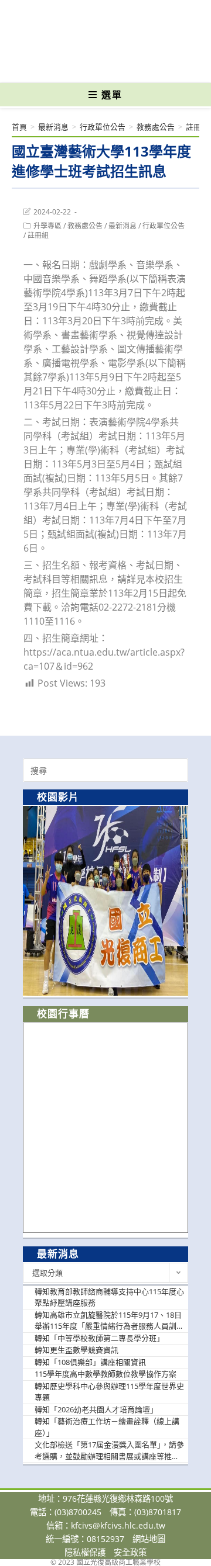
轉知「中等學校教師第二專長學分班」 (99, 1338)
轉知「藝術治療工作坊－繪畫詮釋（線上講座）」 (107, 1427)
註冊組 (38, 235)
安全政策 (130, 1552)
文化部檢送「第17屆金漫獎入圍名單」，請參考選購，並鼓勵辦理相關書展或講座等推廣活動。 (109, 1450)
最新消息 (122, 226)
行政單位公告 (163, 226)
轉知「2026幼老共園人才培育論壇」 (96, 1409)
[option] (105, 901)
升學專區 (47, 226)
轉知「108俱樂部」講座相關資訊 (90, 1362)
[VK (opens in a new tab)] (125, 65)
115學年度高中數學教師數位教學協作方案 (105, 1373)
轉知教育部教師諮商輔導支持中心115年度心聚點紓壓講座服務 (109, 1297)
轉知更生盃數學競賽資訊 (76, 1350)
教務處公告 (85, 226)
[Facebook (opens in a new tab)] (85, 65)
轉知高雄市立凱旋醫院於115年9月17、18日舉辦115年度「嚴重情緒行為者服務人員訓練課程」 (109, 1320)
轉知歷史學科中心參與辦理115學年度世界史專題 (109, 1392)
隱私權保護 (85, 1552)
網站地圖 (148, 1538)
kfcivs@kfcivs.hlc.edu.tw (118, 1525)
